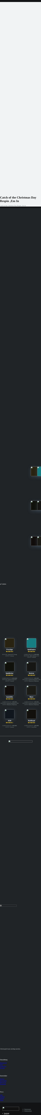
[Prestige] (35, 475)
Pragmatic (3, 1084)
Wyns (31, 697)
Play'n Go (3, 1082)
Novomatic (3, 1081)
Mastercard (3, 1063)
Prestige (9, 649)
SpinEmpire (31, 649)
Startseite (6, 1113)
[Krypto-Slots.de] (11, 1110)
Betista (31, 673)
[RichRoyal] (31, 718)
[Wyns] (31, 694)
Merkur (2, 1079)
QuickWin (9, 697)
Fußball (2, 1097)
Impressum (27, 1109)
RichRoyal (31, 721)
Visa (1, 1064)
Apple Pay (3, 1066)
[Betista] (31, 671)
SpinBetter (9, 673)
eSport (2, 1098)
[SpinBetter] (35, 510)
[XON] (9, 718)
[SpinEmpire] (31, 647)
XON (9, 721)
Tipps (1, 1100)
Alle (1, 1095)
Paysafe (2, 1068)
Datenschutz (28, 1111)
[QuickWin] (35, 545)
